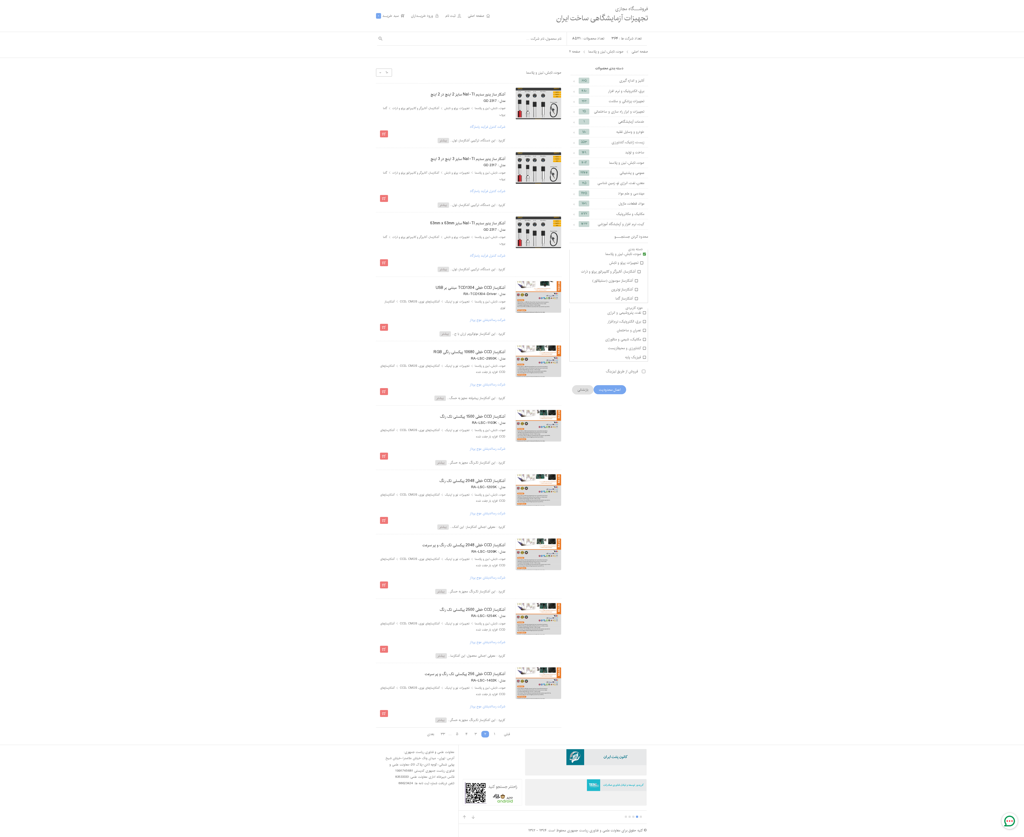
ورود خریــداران (425, 16)
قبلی (507, 734)
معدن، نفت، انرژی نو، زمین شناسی (613, 183)
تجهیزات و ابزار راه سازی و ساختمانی (613, 111)
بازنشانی (582, 390)
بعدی (430, 734)
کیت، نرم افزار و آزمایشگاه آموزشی (612, 224)
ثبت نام (453, 16)
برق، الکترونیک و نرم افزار (613, 91)
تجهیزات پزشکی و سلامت (613, 101)
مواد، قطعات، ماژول (613, 203)
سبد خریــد (391, 16)
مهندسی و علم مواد (612, 193)
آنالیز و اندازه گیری (613, 80)
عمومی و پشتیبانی (612, 173)
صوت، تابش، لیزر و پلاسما (605, 51)
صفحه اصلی (479, 16)
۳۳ (443, 734)
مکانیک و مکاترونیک (613, 214)
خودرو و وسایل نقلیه (613, 132)
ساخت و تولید (613, 152)
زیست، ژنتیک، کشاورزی (612, 142)
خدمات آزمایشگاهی (613, 122)
